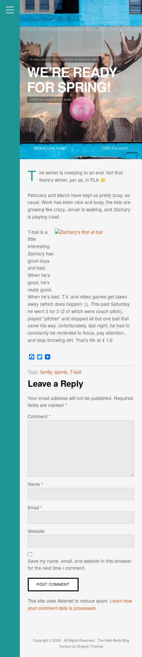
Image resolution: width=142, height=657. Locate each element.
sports (60, 371)
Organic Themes (90, 646)
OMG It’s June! (114, 148)
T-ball (75, 371)
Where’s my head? (51, 148)
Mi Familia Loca (86, 59)
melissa (40, 59)
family (46, 371)
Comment (39, 416)
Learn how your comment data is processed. (80, 604)
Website (36, 531)
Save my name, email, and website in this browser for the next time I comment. (79, 564)
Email (35, 507)
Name (35, 484)
